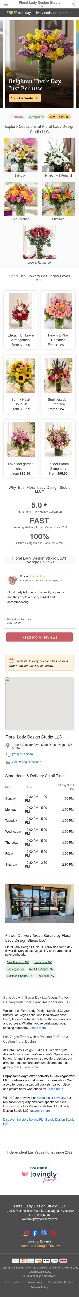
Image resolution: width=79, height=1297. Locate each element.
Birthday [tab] (17, 117)
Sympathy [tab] (36, 117)
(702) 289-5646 (22, 754)
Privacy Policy (35, 1282)
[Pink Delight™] (12, 580)
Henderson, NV (43, 962)
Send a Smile (22, 98)
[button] (70, 1287)
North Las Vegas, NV (41, 969)
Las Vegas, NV (15, 969)
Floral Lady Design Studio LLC (39, 4)
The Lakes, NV (45, 975)
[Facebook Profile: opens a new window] (35, 1233)
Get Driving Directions (26, 762)
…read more (37, 1028)
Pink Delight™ (27, 580)
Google (42, 1097)
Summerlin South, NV (19, 975)
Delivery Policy (39, 1287)
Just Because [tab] (59, 117)
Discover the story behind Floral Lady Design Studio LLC (38, 1121)
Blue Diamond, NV (18, 962)
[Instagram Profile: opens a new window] (26, 1233)
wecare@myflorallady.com (39, 1219)
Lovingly (59, 1097)
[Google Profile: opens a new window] (44, 1233)
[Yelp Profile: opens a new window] (53, 1233)
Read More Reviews (39, 637)
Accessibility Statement (61, 1282)
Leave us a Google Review (39, 1245)
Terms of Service (11, 1282)
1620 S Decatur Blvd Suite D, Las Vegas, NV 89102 (39, 1210)
